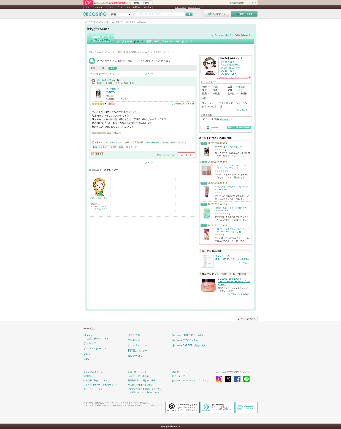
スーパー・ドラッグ (112, 142)
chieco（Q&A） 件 (230, 68)
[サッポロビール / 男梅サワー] (98, 98)
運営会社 (176, 372)
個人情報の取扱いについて (96, 380)
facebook (237, 379)
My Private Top (244, 35)
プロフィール (124, 41)
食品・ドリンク (178, 142)
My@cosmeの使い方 (222, 35)
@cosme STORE (186, 340)
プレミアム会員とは (93, 372)
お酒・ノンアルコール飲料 (104, 147)
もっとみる (242, 110)
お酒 (121, 147)
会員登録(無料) (236, 2)
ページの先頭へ (248, 319)
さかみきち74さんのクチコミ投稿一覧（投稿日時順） (116, 52)
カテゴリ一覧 (180, 7)
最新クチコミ (135, 355)
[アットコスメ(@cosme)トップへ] (95, 15)
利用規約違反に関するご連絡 (141, 380)
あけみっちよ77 (97, 198)
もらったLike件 (231, 64)
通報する (97, 153)
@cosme (96, 337)
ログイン (251, 2)
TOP (87, 7)
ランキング (97, 7)
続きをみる (225, 119)
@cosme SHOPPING (188, 335)
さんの (233, 77)
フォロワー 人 (229, 74)
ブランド (109, 7)
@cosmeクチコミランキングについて (190, 380)
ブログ (119, 7)
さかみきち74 (104, 80)
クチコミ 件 (227, 62)
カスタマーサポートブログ (140, 385)
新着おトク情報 (141, 3)
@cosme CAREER (190, 345)
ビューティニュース (139, 345)
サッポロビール (113, 89)
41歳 (215, 86)
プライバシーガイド (93, 389)
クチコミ (139, 41)
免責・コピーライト (137, 372)
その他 (110, 95)
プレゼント (134, 340)
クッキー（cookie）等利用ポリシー (100, 385)
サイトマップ (178, 376)
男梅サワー (112, 92)
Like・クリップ (183, 41)
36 (130, 83)
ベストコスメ (194, 7)
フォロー (167, 41)
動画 (149, 41)
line (246, 379)
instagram (219, 379)
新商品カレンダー (138, 350)
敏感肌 (241, 86)
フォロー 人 (227, 71)
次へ (147, 73)
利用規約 (87, 376)
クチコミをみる (101, 209)
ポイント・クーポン (94, 348)
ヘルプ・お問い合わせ (138, 376)
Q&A (128, 7)
